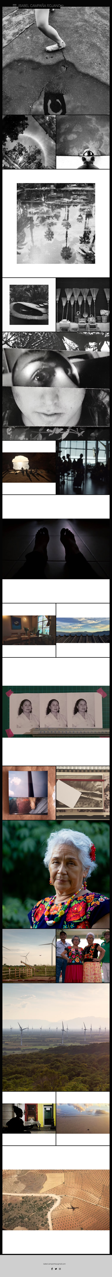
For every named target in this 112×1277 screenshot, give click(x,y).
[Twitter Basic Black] (56, 1269)
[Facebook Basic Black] (52, 1269)
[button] (15, 6)
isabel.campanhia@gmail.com (54, 1264)
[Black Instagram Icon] (60, 1269)
